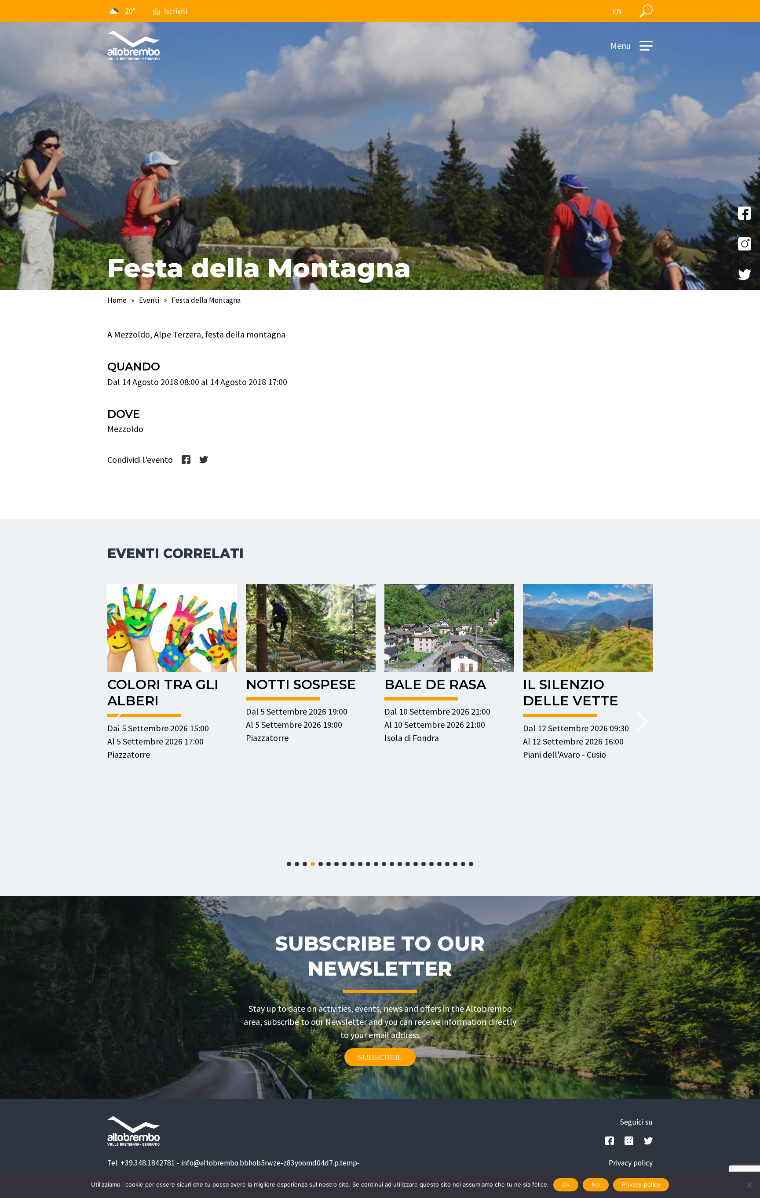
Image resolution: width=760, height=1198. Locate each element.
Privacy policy (631, 1163)
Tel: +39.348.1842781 (141, 1163)
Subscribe (380, 1057)
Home (117, 300)
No (596, 1184)
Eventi (149, 300)
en (617, 11)
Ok (566, 1184)
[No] (749, 1184)
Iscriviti (175, 11)
